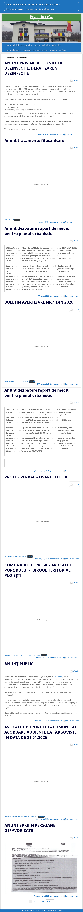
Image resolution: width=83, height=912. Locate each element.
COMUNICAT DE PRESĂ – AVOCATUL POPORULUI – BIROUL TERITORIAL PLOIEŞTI (38, 570)
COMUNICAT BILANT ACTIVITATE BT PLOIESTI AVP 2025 (22, 655)
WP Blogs (59, 910)
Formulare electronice (16, 4)
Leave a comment (71, 134)
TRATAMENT (8, 220)
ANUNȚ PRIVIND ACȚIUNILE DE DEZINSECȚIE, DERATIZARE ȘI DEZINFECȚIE (33, 68)
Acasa (76, 80)
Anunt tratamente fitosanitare (34, 140)
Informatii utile (12, 50)
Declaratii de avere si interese (19, 9)
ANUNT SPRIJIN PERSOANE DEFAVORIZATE (29, 828)
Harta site (27, 50)
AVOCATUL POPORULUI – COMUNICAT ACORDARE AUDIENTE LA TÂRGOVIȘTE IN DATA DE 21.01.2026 (40, 732)
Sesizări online (34, 4)
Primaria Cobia (41, 16)
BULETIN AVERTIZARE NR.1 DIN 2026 (38, 302)
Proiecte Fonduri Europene (45, 50)
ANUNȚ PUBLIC (19, 663)
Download (16, 220)
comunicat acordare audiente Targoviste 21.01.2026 (20, 817)
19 (43, 901)
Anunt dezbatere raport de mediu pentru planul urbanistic (37, 231)
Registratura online (51, 4)
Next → (50, 901)
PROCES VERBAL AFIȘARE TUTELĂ (35, 477)
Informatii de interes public (18, 45)
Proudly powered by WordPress (33, 910)
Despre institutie (41, 45)
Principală (58, 677)
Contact (62, 50)
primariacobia (56, 134)
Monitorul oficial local (44, 9)
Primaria (56, 45)
